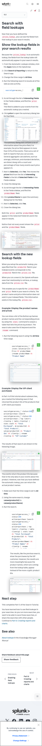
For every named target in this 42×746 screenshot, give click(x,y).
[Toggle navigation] (37, 696)
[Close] (38, 725)
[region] (21, 733)
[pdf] (39, 10)
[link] (31, 10)
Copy (34, 91)
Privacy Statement (19, 736)
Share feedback (11, 660)
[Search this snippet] (38, 89)
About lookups (8, 638)
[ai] (35, 10)
